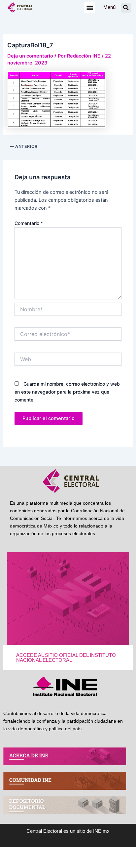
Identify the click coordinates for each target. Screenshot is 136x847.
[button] (89, 7)
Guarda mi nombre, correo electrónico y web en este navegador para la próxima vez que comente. (67, 391)
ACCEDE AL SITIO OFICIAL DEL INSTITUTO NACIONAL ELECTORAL (66, 658)
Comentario (29, 223)
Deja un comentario (30, 56)
